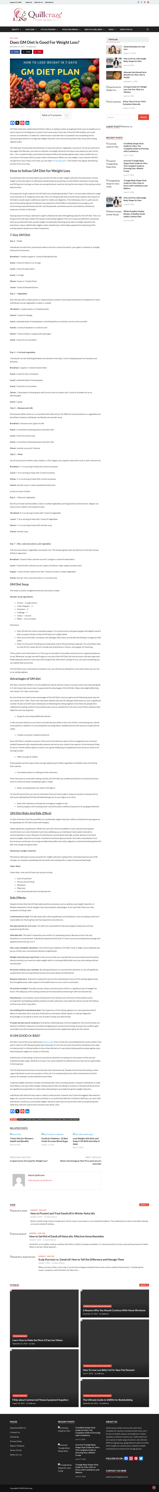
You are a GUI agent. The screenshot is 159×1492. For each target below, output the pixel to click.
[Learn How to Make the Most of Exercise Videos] (44, 1318)
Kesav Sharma (59, 1263)
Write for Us (38, 2)
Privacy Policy (16, 1441)
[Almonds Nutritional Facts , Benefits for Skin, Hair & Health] (114, 72)
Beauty (15, 29)
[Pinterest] (148, 2)
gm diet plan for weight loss (49, 1119)
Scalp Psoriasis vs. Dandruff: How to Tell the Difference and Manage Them (81, 1259)
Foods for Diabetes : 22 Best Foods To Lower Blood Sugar (54, 1139)
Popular (113, 39)
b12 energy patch (59, 160)
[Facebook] (138, 2)
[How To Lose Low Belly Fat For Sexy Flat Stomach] (114, 1348)
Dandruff (34, 1210)
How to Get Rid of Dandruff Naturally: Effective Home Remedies (66, 1236)
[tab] (113, 39)
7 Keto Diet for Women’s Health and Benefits (21, 1139)
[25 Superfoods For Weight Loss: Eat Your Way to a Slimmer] (114, 87)
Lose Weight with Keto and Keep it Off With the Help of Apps (86, 1141)
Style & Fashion (48, 29)
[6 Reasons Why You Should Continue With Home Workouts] (114, 1304)
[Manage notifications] (154, 1488)
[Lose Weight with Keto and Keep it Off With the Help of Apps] (83, 1134)
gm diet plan (30, 1119)
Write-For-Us (126, 29)
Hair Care (29, 29)
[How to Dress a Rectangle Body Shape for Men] (114, 59)
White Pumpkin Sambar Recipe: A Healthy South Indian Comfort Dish (134, 214)
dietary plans (48, 1042)
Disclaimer (14, 1437)
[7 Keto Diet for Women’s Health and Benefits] (15, 1134)
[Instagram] (141, 2)
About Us (29, 2)
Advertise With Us (18, 1428)
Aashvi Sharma (51, 1217)
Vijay (33, 1344)
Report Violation (17, 1446)
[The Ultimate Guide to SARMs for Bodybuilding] (114, 1393)
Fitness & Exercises (19, 1336)
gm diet (21, 1119)
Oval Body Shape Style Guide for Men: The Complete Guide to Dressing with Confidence (136, 147)
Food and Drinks (70, 29)
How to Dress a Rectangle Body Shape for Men (135, 59)
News (111, 29)
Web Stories (49, 2)
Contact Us (15, 1432)
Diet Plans (14, 38)
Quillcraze (32, 47)
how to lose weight (70, 1119)
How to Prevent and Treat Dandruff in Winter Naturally (62, 1213)
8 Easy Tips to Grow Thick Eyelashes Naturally (134, 102)
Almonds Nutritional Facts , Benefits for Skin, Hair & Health (135, 75)
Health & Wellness (93, 29)
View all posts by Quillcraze (41, 1180)
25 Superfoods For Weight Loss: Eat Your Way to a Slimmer (135, 89)
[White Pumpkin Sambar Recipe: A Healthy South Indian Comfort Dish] (114, 211)
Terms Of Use (15, 1450)
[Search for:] (127, 117)
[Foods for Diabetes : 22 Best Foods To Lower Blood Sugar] (52, 1134)
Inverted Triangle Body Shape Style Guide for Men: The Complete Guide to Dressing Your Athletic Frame (136, 165)
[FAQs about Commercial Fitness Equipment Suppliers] (44, 1378)
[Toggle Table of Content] (65, 115)
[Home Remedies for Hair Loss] (114, 47)
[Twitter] (144, 2)
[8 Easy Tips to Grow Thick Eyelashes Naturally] (113, 101)
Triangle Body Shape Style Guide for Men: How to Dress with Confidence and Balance (135, 184)
